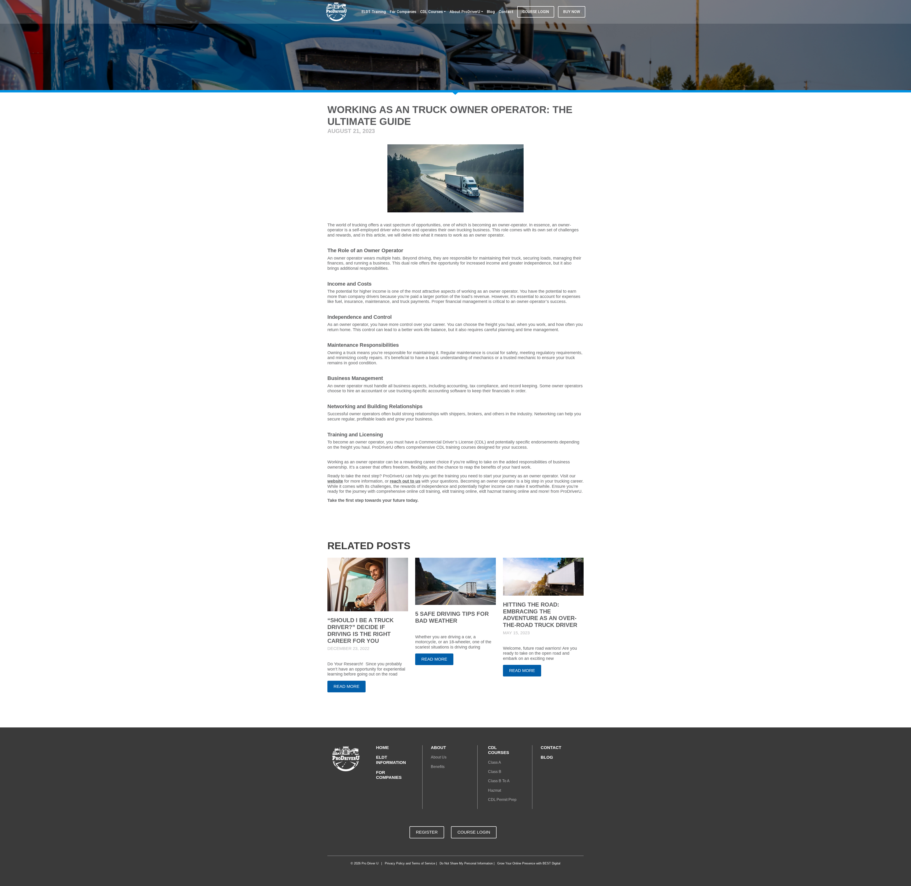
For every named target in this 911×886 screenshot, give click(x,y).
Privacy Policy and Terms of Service (410, 863)
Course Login (535, 11)
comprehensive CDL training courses (441, 447)
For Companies (403, 11)
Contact (506, 11)
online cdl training (423, 491)
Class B (494, 772)
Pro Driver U (370, 863)
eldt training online (459, 491)
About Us (438, 757)
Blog (491, 11)
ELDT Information (391, 760)
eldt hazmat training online (504, 491)
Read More (346, 686)
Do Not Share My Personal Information (466, 863)
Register (427, 832)
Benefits (438, 767)
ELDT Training (374, 11)
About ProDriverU (465, 11)
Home (382, 747)
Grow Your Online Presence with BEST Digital (528, 863)
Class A (494, 762)
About (438, 747)
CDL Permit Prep (502, 800)
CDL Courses (431, 11)
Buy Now (571, 11)
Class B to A (499, 781)
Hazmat (494, 790)
